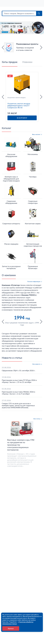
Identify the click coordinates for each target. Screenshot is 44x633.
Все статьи (37, 419)
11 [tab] (38, 27)
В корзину (22, 118)
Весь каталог (36, 134)
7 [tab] (25, 27)
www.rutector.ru (28, 285)
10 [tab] (35, 27)
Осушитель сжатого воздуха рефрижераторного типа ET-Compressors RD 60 (18, 106)
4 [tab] (15, 27)
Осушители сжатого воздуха (16, 97)
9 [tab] (32, 27)
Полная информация (34, 281)
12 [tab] (38, 30)
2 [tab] (8, 27)
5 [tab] (18, 27)
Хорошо (11, 628)
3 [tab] (11, 27)
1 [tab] (5, 27)
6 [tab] (22, 27)
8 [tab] (28, 27)
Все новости (36, 364)
